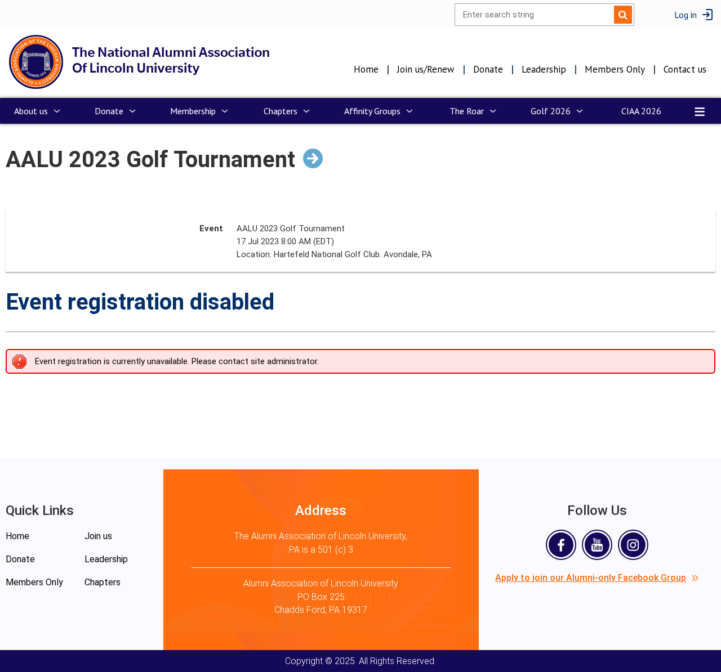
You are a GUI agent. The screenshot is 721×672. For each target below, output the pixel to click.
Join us (98, 536)
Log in (685, 14)
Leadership (544, 69)
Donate (488, 69)
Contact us (685, 69)
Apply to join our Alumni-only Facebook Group (590, 577)
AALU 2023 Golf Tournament (150, 159)
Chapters (102, 582)
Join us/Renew (426, 69)
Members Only (615, 69)
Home (366, 69)
